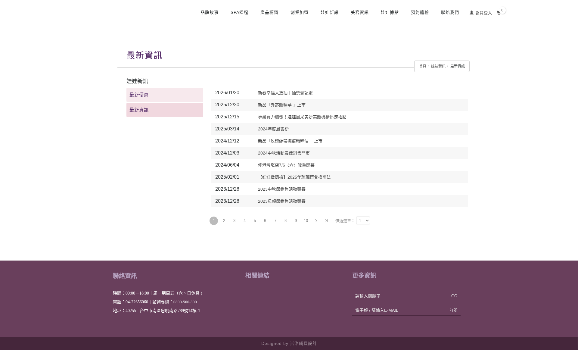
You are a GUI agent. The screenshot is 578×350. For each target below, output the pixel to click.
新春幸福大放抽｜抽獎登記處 (285, 92)
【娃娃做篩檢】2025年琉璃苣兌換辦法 (294, 177)
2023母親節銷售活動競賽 (282, 201)
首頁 (422, 66)
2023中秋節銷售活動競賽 (282, 189)
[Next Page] (316, 221)
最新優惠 (139, 94)
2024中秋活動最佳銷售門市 (284, 153)
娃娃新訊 (438, 66)
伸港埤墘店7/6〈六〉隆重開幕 (286, 165)
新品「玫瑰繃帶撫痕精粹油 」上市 (290, 141)
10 (306, 220)
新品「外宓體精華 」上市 (282, 104)
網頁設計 (308, 343)
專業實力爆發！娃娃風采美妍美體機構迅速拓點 (302, 116)
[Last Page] (326, 221)
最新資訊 (139, 109)
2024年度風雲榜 (273, 129)
